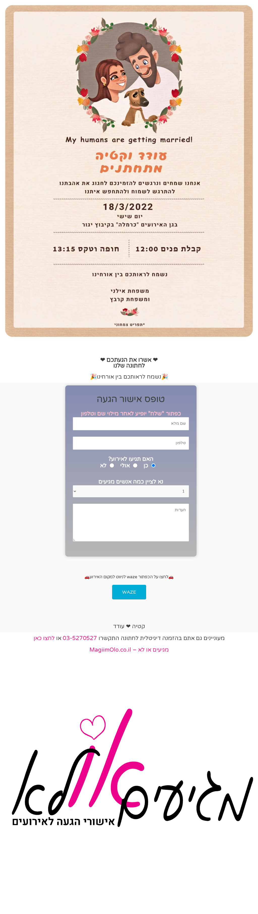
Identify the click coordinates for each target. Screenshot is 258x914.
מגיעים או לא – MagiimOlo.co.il (129, 650)
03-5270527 (80, 638)
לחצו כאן (44, 638)
